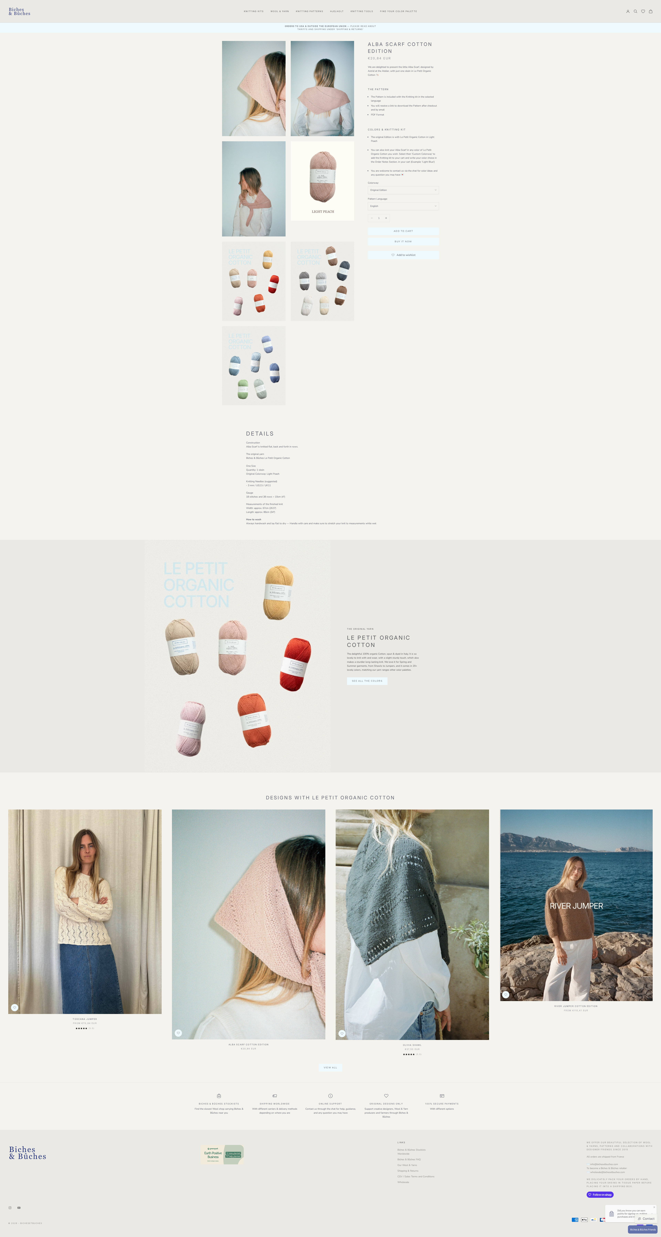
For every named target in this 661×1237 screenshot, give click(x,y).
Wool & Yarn (280, 11)
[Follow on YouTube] (19, 1207)
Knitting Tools (362, 11)
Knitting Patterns (309, 11)
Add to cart (403, 231)
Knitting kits (254, 11)
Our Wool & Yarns (407, 1165)
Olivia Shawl (412, 1045)
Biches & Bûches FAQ (409, 1159)
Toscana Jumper (85, 1019)
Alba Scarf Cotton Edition (249, 1044)
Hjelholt (337, 11)
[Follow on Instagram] (10, 1207)
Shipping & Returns (407, 1170)
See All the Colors (367, 681)
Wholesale (403, 1182)
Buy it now (403, 241)
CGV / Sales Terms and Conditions (415, 1176)
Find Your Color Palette (398, 11)
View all (330, 1067)
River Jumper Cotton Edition (576, 1006)
